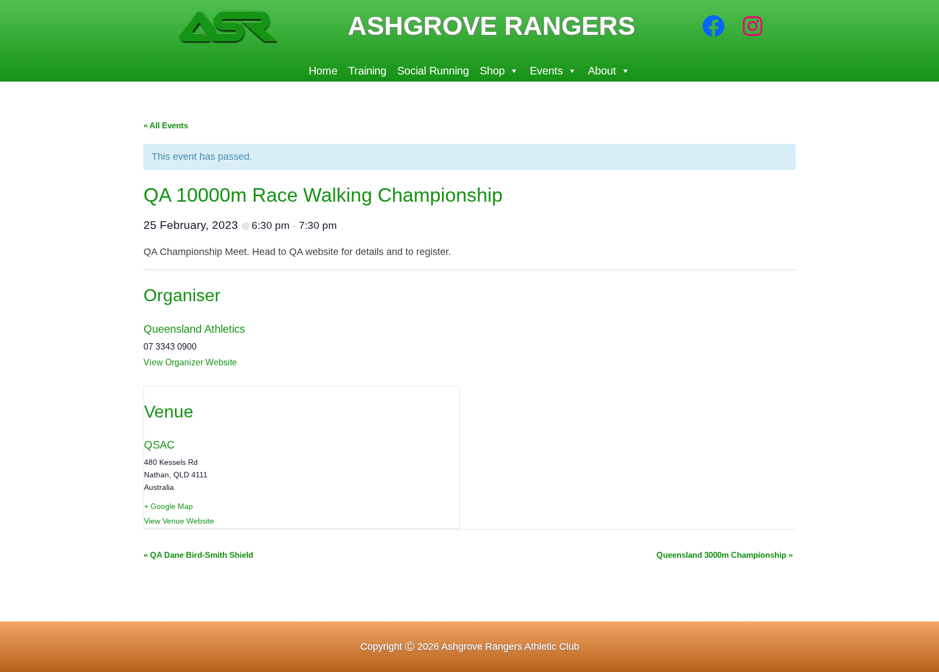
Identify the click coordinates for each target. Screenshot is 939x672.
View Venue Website (179, 521)
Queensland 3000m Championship (724, 554)
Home (323, 71)
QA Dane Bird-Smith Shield (198, 554)
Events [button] (546, 71)
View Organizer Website (190, 362)
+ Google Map (168, 506)
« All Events (165, 125)
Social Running (433, 71)
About (602, 71)
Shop (492, 71)
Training (367, 71)
